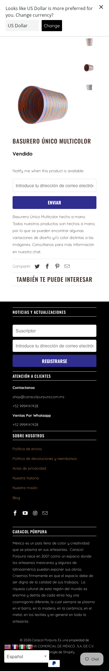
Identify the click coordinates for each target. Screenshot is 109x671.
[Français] (15, 646)
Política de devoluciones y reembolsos (45, 458)
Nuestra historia (26, 478)
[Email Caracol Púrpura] (45, 513)
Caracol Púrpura (44, 640)
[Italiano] (22, 646)
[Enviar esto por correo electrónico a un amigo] (66, 266)
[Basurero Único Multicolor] (46, 79)
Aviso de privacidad (29, 468)
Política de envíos (27, 448)
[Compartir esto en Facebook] (46, 266)
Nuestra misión (25, 487)
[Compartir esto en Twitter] (36, 266)
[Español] (29, 646)
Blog (16, 497)
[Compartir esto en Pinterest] (56, 266)
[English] (7, 646)
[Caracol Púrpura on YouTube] (26, 513)
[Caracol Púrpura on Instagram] (36, 513)
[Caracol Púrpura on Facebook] (16, 513)
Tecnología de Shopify (58, 652)
